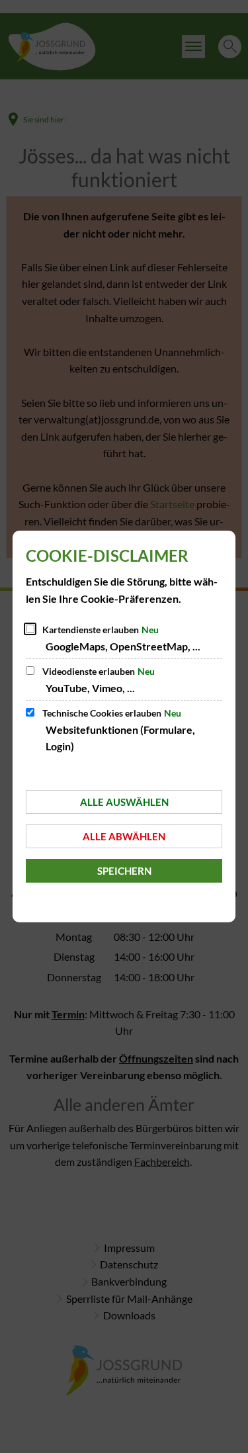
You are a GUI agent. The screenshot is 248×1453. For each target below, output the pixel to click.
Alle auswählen (124, 802)
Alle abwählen (124, 836)
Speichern (124, 871)
